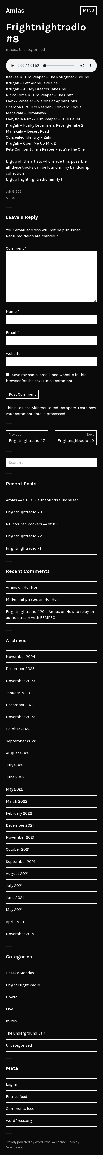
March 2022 (17, 801)
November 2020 (21, 933)
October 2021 (18, 849)
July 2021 (14, 885)
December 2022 (20, 704)
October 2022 (18, 728)
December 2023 (20, 668)
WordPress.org (19, 1120)
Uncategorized (32, 49)
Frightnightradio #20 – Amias (33, 611)
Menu (88, 10)
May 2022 (15, 789)
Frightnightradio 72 (24, 536)
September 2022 (21, 741)
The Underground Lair (25, 1033)
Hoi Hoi (30, 587)
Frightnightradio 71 (23, 548)
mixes (11, 49)
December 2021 (20, 825)
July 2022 (15, 765)
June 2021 (15, 897)
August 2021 (17, 873)
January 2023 (18, 692)
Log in (11, 1084)
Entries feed (17, 1096)
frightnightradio (33, 179)
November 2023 (20, 680)
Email (12, 332)
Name (13, 311)
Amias (15, 10)
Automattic (14, 1146)
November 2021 (20, 837)
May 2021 (14, 909)
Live (9, 1009)
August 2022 (18, 753)
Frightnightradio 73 (24, 512)
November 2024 (20, 656)
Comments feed (20, 1108)
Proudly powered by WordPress (28, 1142)
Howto (12, 997)
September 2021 (21, 861)
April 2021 (15, 921)
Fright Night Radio (23, 985)
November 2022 (20, 716)
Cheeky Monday (20, 972)
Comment (16, 248)
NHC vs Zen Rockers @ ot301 (32, 524)
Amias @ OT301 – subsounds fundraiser (42, 500)
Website (13, 353)
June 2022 (15, 777)
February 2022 (19, 813)
